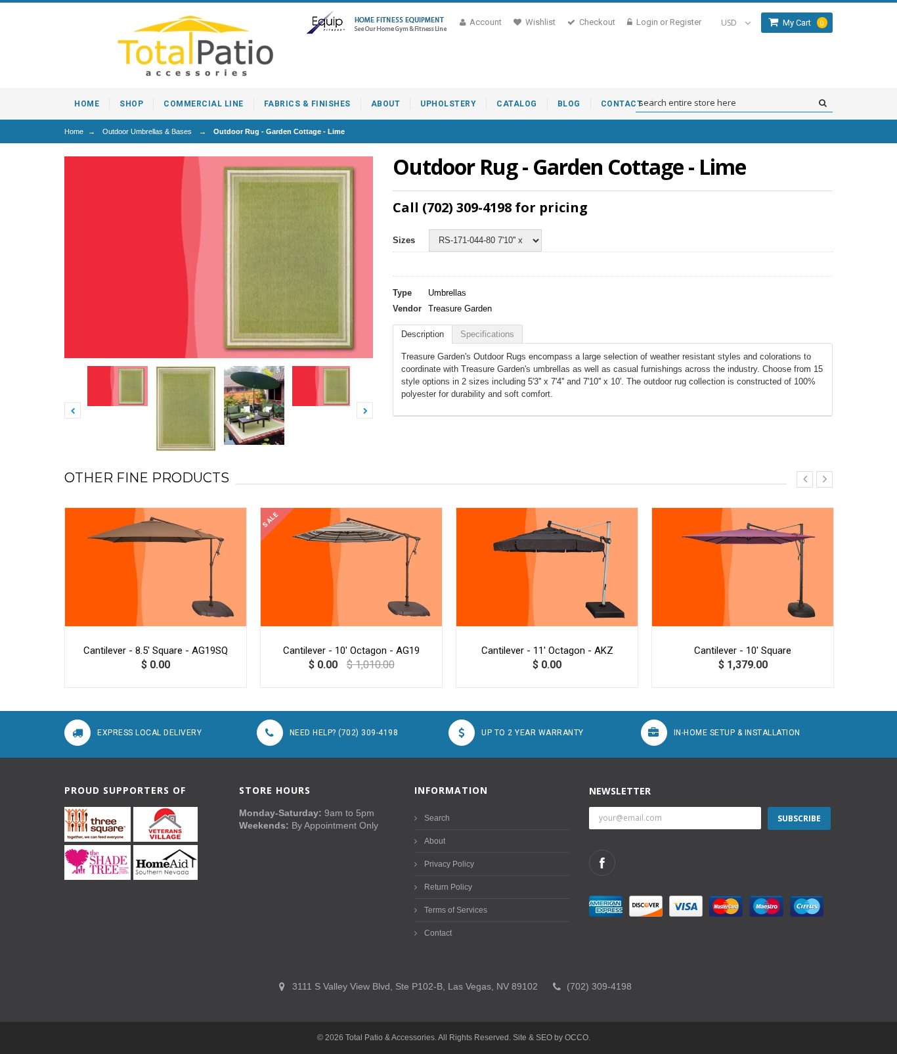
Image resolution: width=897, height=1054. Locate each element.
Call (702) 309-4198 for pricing (490, 207)
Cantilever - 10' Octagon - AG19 (351, 650)
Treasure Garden (460, 308)
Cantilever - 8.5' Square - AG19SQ (155, 650)
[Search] (822, 103)
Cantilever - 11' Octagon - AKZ (547, 650)
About (434, 841)
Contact (438, 933)
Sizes (404, 240)
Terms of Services (455, 910)
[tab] (422, 334)
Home (73, 131)
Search (437, 818)
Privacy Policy (449, 864)
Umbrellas (447, 293)
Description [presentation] (422, 334)
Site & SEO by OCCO (550, 1037)
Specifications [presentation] (487, 334)
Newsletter (620, 791)
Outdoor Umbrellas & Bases (147, 131)
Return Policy (448, 887)
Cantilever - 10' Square (742, 650)
